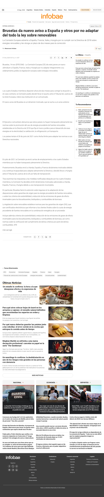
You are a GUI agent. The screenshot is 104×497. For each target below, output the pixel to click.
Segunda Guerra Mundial (58, 22)
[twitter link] (13, 466)
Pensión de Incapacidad (38, 22)
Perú (65, 10)
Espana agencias (8, 26)
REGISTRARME (85, 10)
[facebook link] (9, 466)
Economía (12, 272)
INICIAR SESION (97, 10)
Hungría (57, 272)
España (54, 10)
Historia (67, 22)
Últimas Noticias (33, 480)
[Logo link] (52, 16)
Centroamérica (72, 10)
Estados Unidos (38, 10)
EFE (5, 272)
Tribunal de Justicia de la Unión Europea (15, 275)
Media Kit (72, 472)
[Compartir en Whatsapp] (51, 57)
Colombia (47, 10)
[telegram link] (13, 470)
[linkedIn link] (16, 470)
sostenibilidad (62, 275)
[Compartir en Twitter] (58, 57)
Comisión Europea (24, 272)
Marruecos (48, 22)
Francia (42, 272)
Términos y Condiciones (92, 459)
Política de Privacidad (92, 462)
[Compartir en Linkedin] (62, 57)
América (33, 459)
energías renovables (36, 275)
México (60, 10)
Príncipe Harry (74, 22)
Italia (49, 272)
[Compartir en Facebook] (54, 57)
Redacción (52, 459)
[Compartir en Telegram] (66, 57)
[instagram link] (16, 466)
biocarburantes (50, 275)
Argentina (29, 10)
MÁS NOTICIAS (37, 375)
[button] (3, 10)
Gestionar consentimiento (92, 464)
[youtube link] (9, 470)
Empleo (53, 462)
